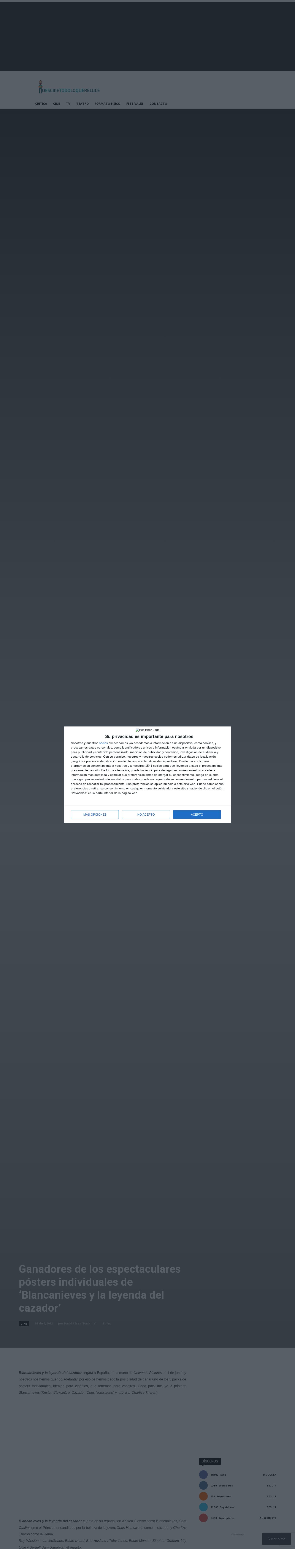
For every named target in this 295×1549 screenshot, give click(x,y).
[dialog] (147, 774)
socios (103, 742)
